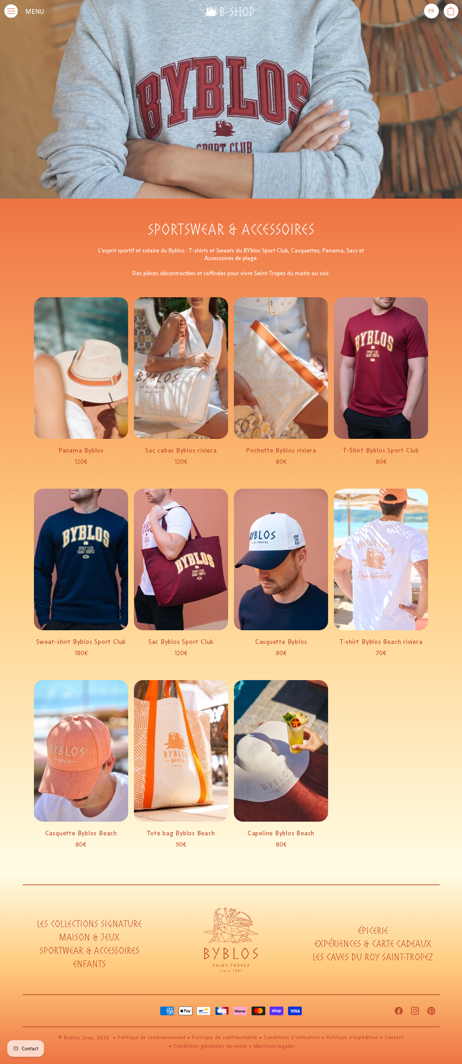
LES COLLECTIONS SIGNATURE (89, 924)
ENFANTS (89, 964)
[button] (451, 11)
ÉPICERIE (373, 931)
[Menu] (11, 11)
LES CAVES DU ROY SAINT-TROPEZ (373, 957)
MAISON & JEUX (89, 937)
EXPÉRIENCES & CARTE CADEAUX (372, 944)
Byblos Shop (79, 1038)
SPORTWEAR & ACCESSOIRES (89, 950)
